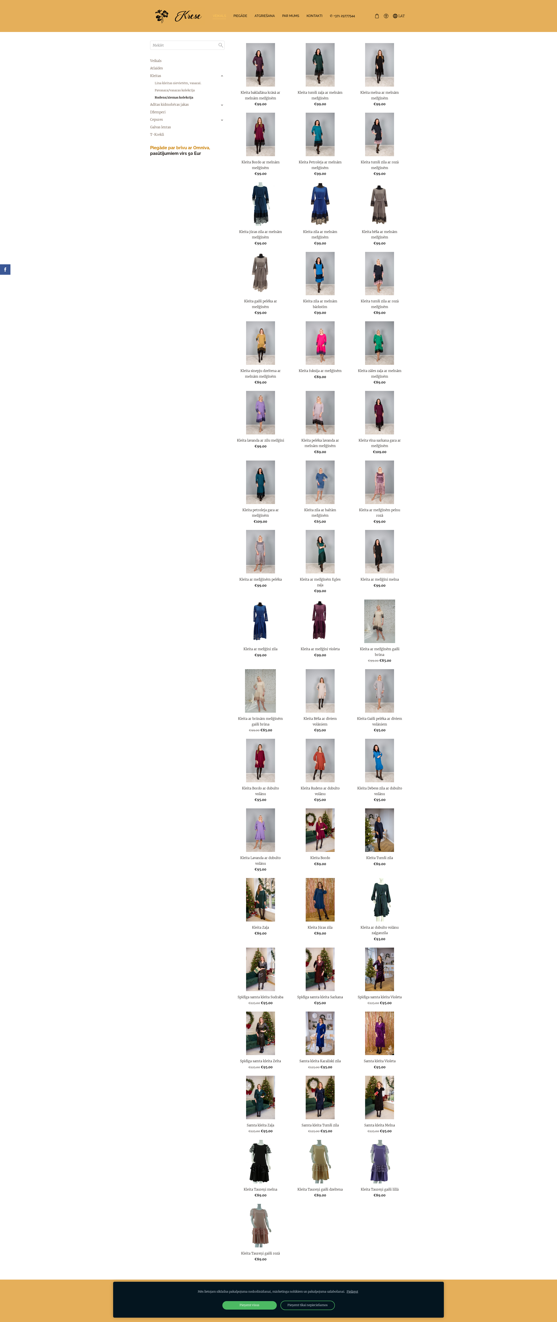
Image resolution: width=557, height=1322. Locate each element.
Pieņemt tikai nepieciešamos (307, 1305)
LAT (401, 16)
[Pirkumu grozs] (376, 16)
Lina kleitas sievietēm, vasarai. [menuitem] (178, 83)
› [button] (222, 76)
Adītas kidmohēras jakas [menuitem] (169, 104)
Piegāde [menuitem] (240, 16)
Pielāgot (352, 1292)
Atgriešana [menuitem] (265, 16)
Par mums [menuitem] (290, 16)
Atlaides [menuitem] (156, 68)
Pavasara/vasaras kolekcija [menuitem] (175, 90)
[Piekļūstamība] (386, 16)
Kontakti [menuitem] (314, 16)
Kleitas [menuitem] (155, 76)
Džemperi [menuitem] (158, 112)
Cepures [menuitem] (156, 119)
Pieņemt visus (249, 1305)
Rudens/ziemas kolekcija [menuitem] (174, 97)
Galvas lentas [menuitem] (160, 127)
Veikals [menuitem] (219, 16)
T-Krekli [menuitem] (157, 134)
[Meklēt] (220, 45)
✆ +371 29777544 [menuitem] (342, 16)
